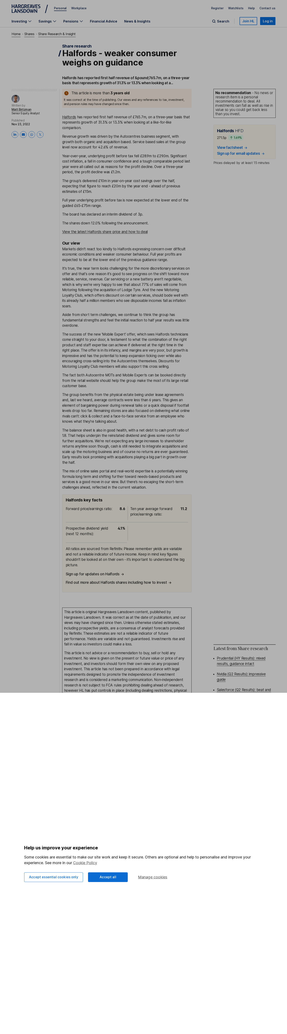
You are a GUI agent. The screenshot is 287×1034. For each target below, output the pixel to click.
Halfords (69, 117)
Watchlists (236, 8)
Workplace (79, 8)
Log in (268, 21)
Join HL (248, 21)
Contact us (267, 8)
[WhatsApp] (31, 134)
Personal (60, 8)
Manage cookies (152, 877)
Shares (29, 34)
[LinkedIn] (15, 134)
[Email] (23, 134)
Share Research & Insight (57, 34)
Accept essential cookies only (53, 877)
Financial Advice (103, 21)
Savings (45, 21)
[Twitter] (40, 134)
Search (223, 21)
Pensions (70, 21)
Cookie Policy (85, 863)
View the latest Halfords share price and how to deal (105, 232)
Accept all (108, 877)
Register (217, 8)
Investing (19, 21)
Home (16, 34)
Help (251, 8)
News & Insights (137, 21)
